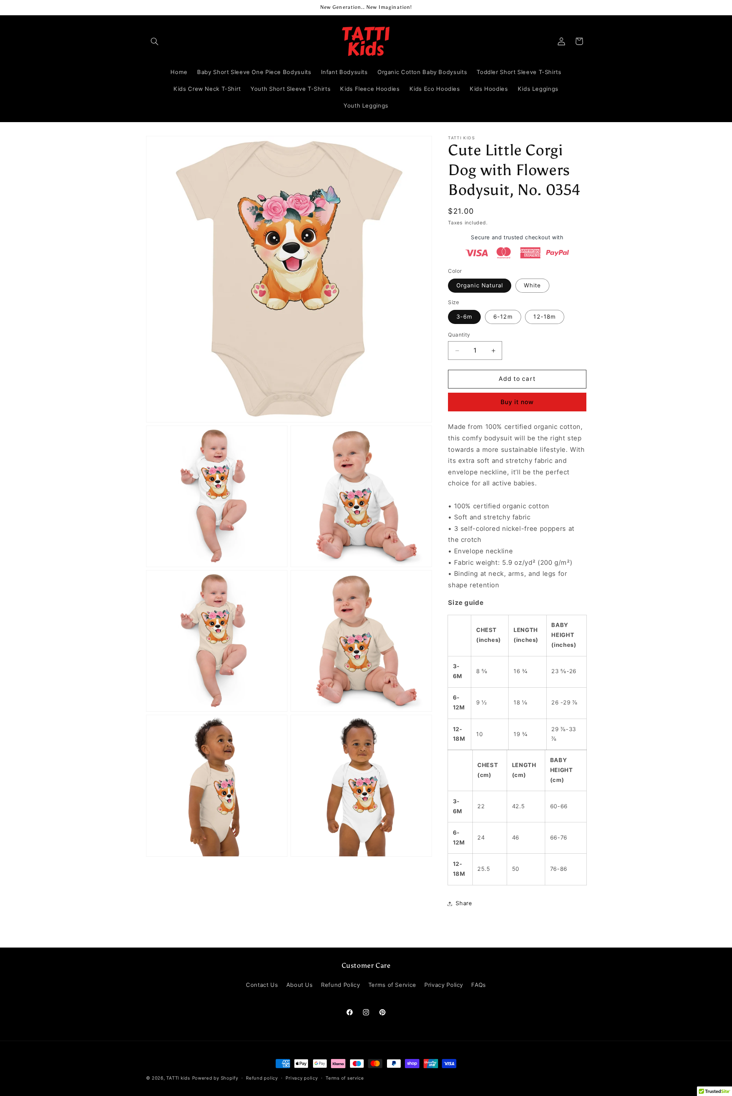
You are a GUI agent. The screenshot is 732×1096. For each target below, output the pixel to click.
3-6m (464, 316)
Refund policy (262, 1078)
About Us (299, 985)
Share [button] (464, 903)
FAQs (478, 985)
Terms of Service (392, 985)
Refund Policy (340, 985)
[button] (155, 41)
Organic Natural (479, 285)
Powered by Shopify (215, 1078)
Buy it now (517, 402)
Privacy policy (302, 1078)
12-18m (544, 316)
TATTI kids (178, 1078)
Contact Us (262, 985)
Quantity (459, 335)
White (532, 285)
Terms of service (345, 1078)
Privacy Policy (443, 985)
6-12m (502, 316)
